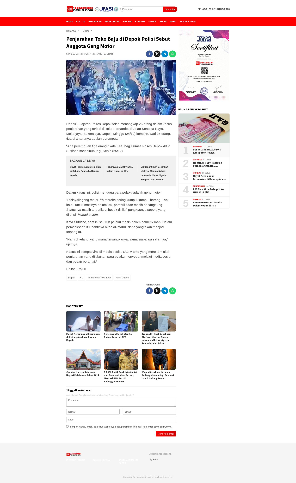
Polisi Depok (122, 277)
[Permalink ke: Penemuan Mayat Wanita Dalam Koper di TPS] (121, 321)
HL (81, 277)
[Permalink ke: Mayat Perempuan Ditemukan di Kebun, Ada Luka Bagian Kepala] (83, 321)
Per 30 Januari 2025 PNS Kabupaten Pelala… (207, 151)
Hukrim (197, 173)
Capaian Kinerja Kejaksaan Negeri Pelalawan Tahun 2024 (82, 373)
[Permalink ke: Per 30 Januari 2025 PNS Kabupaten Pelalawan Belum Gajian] (204, 128)
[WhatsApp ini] (172, 53)
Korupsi (197, 146)
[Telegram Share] (164, 53)
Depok (71, 277)
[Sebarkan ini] (149, 53)
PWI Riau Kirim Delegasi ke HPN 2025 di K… (208, 191)
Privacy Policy (75, 460)
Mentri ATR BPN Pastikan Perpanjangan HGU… (207, 164)
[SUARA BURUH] (93, 9)
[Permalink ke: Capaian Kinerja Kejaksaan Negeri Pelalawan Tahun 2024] (83, 359)
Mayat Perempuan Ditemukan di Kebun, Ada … (209, 178)
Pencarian (170, 9)
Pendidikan (199, 186)
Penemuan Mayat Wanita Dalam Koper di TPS (118, 335)
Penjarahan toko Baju (99, 277)
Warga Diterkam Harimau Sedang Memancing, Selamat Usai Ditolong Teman (158, 375)
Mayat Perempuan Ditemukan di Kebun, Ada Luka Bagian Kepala (85, 171)
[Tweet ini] (157, 53)
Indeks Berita (101, 460)
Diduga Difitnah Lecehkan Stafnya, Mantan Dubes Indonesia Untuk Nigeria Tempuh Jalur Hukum (156, 338)
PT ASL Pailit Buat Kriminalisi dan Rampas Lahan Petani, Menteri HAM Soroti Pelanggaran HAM (120, 376)
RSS (155, 459)
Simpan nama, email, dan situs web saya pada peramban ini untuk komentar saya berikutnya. (121, 426)
